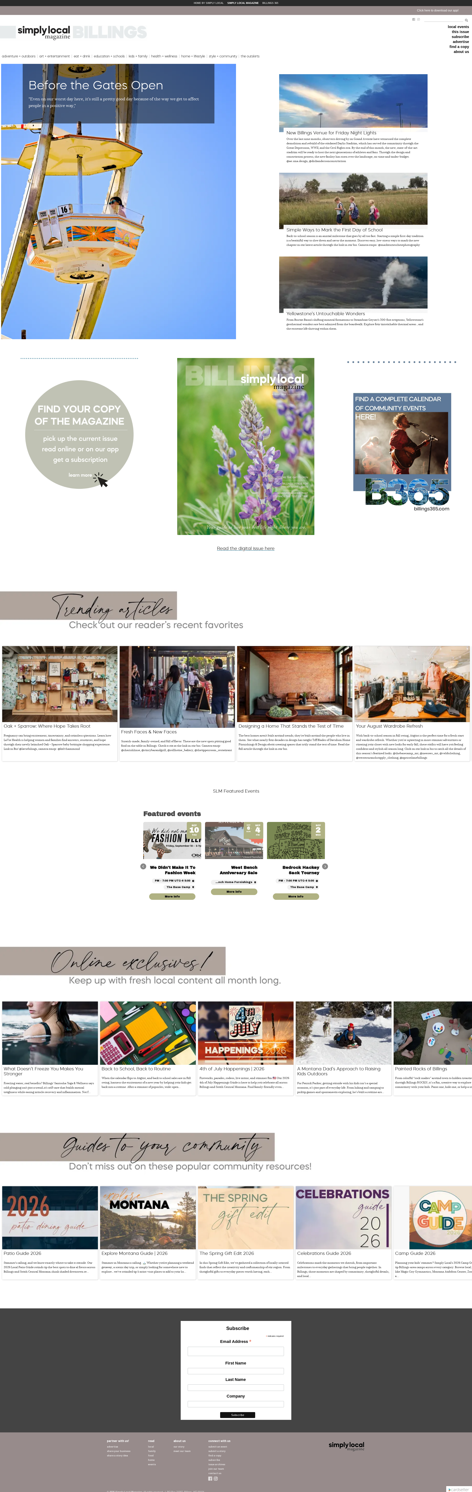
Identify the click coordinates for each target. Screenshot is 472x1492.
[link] (296, 896)
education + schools (109, 56)
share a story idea (117, 1455)
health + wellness (164, 56)
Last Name (235, 1379)
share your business (118, 1451)
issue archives (216, 1464)
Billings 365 (270, 3)
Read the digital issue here (246, 548)
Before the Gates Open (96, 85)
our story (178, 1446)
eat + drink (82, 56)
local (151, 1446)
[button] (325, 866)
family (152, 1451)
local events (458, 27)
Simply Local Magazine (243, 3)
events (152, 1464)
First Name (235, 1363)
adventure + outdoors (18, 56)
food (151, 1455)
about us (461, 52)
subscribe (460, 37)
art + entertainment (54, 56)
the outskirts (250, 56)
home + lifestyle (193, 56)
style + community (223, 56)
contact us (214, 1473)
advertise (461, 42)
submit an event (217, 1446)
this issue (460, 32)
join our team (216, 1468)
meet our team (182, 1451)
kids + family (138, 56)
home (151, 1460)
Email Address (235, 1341)
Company (236, 1396)
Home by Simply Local (209, 3)
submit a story (216, 1451)
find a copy (459, 47)
